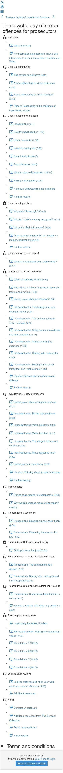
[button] (2, 3)
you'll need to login (45, 759)
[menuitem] (2, 7)
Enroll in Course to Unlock (31, 763)
